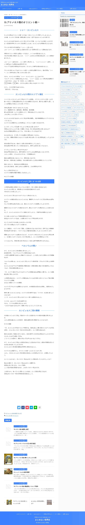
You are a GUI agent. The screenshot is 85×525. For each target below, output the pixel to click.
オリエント (15, 415)
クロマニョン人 (65, 100)
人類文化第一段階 (78, 122)
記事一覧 (20, 8)
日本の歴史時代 (72, 125)
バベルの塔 (64, 111)
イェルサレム (76, 89)
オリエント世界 (73, 97)
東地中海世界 (64, 129)
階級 (74, 143)
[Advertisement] (18, 389)
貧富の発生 (73, 140)
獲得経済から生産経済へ (67, 136)
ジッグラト (72, 104)
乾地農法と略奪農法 (66, 122)
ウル (74, 93)
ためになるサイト (33, 8)
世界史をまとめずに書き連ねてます (42, 517)
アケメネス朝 (9, 415)
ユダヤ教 (75, 115)
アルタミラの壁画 (65, 89)
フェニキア (80, 111)
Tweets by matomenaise (67, 16)
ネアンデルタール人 (78, 107)
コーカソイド (75, 100)
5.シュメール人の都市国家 (22, 472)
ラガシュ (63, 118)
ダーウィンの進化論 (66, 107)
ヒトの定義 (72, 111)
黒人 (62, 147)
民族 (62, 132)
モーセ (68, 115)
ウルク (79, 93)
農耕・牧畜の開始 (65, 143)
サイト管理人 (60, 8)
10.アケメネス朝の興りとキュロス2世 (25, 457)
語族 (67, 140)
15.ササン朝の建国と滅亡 (21, 429)
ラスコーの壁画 (72, 118)
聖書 (82, 136)
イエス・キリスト (65, 93)
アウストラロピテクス (66, 86)
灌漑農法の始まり (70, 132)
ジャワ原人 (80, 104)
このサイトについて (7, 8)
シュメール (64, 104)
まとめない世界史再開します (77, 34)
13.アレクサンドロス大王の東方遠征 (25, 443)
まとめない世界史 (7, 5)
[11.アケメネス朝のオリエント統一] (31, 407)
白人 (77, 136)
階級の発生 (80, 143)
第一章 (19, 413)
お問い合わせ (73, 8)
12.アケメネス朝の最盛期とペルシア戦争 (26, 486)
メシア (62, 115)
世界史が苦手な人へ (46, 8)
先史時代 (63, 125)
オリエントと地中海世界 (12, 413)
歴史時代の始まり (74, 129)
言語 (62, 140)
